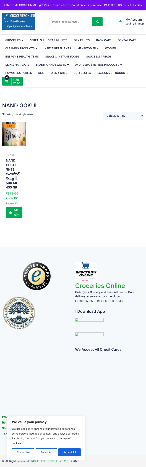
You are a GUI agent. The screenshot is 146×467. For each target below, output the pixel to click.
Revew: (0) (12, 203)
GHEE (11, 154)
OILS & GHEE (59, 73)
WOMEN (110, 48)
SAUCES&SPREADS (99, 56)
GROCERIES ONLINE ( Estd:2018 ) (51, 461)
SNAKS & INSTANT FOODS (62, 56)
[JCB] (76, 402)
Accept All (69, 452)
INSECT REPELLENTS (57, 48)
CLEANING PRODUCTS (20, 48)
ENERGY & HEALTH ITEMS (22, 56)
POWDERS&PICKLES (18, 73)
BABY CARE (103, 40)
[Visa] (76, 368)
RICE (41, 73)
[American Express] (76, 354)
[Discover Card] (76, 388)
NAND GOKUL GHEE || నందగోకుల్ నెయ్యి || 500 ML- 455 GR (13, 174)
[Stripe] (76, 395)
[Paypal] (76, 374)
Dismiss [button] (137, 5)
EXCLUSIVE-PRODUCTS (113, 73)
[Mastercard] (76, 361)
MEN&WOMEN (86, 48)
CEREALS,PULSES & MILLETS (48, 40)
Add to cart (16, 212)
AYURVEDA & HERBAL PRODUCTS (97, 64)
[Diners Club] (76, 381)
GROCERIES (13, 40)
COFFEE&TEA (82, 73)
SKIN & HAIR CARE (17, 64)
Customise (23, 452)
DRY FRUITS (82, 40)
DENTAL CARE (127, 40)
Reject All (46, 452)
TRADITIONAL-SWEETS (51, 64)
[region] (46, 438)
